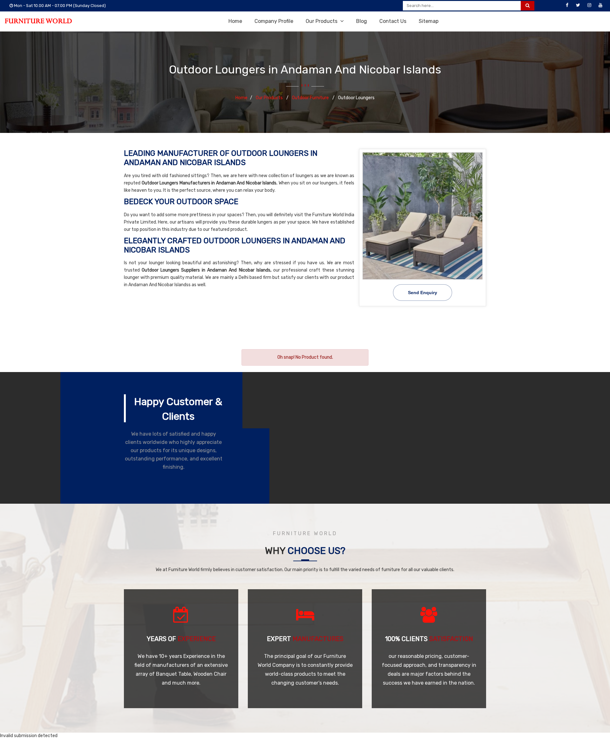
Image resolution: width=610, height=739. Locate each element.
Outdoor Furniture (311, 97)
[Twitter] (578, 5)
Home (235, 21)
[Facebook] (567, 5)
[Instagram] (589, 5)
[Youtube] (600, 5)
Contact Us (392, 21)
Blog (361, 21)
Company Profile (273, 21)
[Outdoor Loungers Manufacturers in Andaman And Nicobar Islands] (423, 216)
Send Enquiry (422, 292)
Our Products (322, 21)
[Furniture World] (38, 21)
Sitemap (428, 21)
